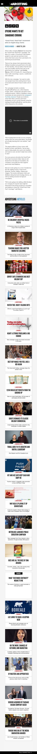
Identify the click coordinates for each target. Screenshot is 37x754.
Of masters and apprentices (18, 673)
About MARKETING (25, 752)
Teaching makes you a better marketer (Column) (18, 249)
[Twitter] (17, 26)
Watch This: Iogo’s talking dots (18, 305)
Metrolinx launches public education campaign (18, 533)
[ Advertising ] (18, 217)
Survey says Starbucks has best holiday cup (18, 278)
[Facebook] (13, 26)
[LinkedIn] (6, 26)
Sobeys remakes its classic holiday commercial (18, 419)
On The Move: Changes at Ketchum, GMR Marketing (18, 646)
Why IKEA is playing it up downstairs (18, 505)
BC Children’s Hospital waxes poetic (18, 221)
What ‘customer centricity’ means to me (18, 579)
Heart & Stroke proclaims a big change (18, 334)
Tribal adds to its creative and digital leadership (18, 448)
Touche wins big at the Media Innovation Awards (18, 731)
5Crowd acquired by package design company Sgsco (18, 703)
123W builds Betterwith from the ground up (19, 391)
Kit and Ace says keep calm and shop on (18, 476)
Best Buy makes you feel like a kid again (18, 363)
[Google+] (10, 26)
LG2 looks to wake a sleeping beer (18, 618)
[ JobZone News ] (19, 444)
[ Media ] (18, 728)
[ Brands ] (18, 274)
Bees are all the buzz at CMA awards (18, 561)
